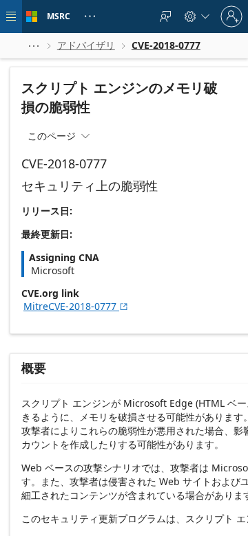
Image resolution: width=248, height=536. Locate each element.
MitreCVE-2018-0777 (76, 306)
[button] (33, 45)
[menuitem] (165, 16)
